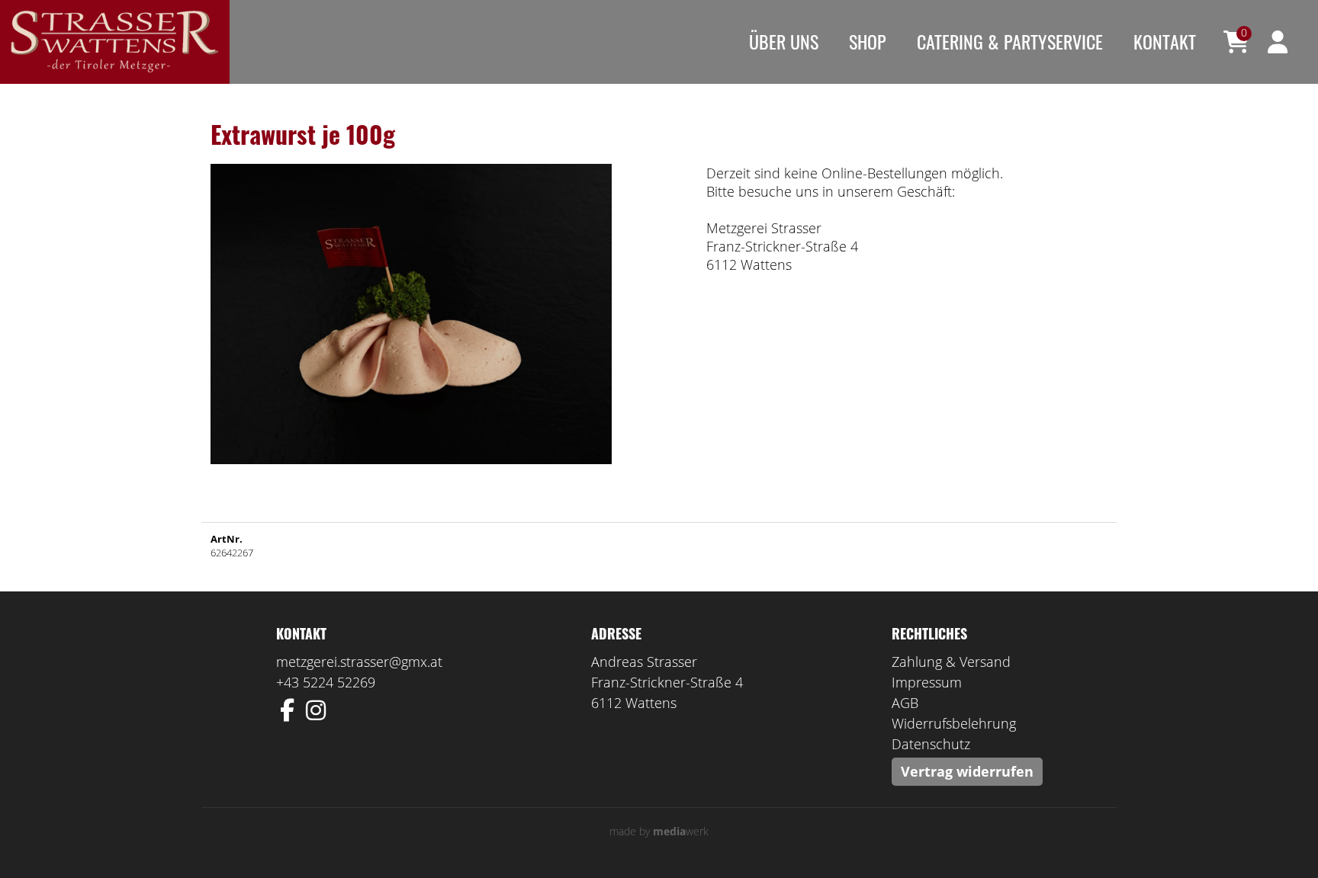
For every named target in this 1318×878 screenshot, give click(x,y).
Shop (867, 41)
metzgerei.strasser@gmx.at (359, 661)
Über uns (783, 41)
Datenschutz (931, 744)
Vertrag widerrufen (967, 771)
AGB (905, 703)
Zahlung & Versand (951, 661)
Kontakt (1164, 41)
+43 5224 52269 (325, 682)
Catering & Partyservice (1010, 41)
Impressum (927, 682)
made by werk (659, 831)
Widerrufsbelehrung (954, 723)
